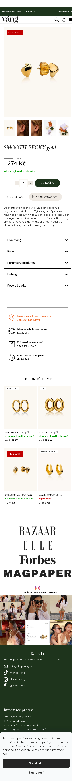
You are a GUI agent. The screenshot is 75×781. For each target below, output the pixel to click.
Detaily (12, 270)
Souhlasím (36, 763)
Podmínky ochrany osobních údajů (25, 720)
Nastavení (36, 772)
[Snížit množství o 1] (16, 179)
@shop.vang (17, 663)
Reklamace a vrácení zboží (20, 724)
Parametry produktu (21, 259)
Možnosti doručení (14, 193)
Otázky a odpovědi (15, 711)
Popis (11, 248)
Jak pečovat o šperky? (17, 707)
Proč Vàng (14, 236)
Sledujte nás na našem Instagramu (37, 584)
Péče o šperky (16, 282)
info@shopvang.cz (21, 657)
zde (5, 754)
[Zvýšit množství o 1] (29, 179)
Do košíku (46, 179)
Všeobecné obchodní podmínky (23, 715)
